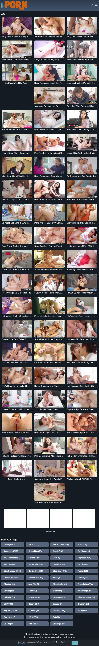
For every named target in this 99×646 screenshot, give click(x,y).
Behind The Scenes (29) (38, 564)
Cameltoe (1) (9, 617)
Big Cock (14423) (35, 571)
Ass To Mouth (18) (61, 544)
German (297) (34, 558)
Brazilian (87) (83, 604)
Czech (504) (33, 604)
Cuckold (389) (59, 564)
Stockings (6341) (60, 571)
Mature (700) (83, 577)
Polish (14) (82, 544)
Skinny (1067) (59, 624)
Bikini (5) (56, 577)
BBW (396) (8, 604)
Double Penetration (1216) (14, 577)
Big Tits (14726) (10, 610)
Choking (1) (9, 591)
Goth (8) (56, 558)
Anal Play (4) (33, 584)
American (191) (84, 591)
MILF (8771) (33, 544)
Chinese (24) (33, 610)
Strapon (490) (59, 597)
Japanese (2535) (11, 551)
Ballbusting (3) (59, 591)
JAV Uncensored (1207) (14, 558)
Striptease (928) (84, 558)
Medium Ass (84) (35, 577)
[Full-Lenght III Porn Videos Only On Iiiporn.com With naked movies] (14, 5)
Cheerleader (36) (60, 584)
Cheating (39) (9, 584)
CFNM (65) (9, 624)
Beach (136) (58, 551)
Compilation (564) (85, 584)
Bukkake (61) (34, 597)
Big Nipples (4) (84, 551)
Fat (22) (56, 617)
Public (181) (83, 571)
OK (75, 643)
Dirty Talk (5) (33, 624)
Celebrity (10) (9, 597)
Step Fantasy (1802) (12, 571)
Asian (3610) (9, 544)
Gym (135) (82, 610)
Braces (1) (57, 604)
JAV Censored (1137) (13, 564)
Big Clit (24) (83, 564)
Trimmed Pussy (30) (86, 597)
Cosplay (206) (59, 610)
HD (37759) (33, 617)
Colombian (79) (35, 551)
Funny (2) (32, 591)
